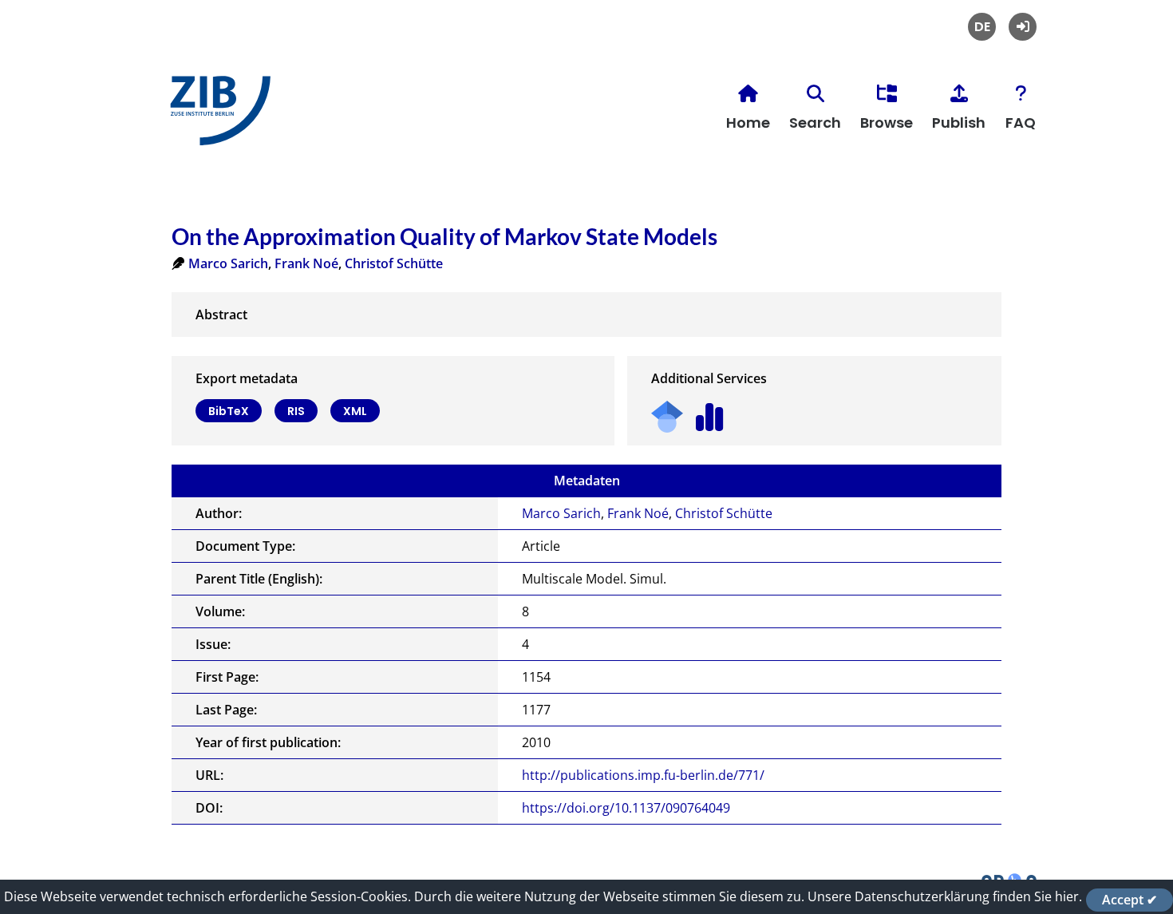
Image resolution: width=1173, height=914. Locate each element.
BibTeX (228, 411)
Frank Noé (306, 263)
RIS (296, 411)
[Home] (216, 116)
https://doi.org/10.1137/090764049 (626, 808)
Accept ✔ (1129, 899)
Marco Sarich (228, 263)
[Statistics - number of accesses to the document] (710, 411)
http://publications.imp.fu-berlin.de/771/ (643, 775)
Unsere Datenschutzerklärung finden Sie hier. (945, 896)
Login (1023, 27)
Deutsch (982, 27)
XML (355, 411)
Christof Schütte (394, 263)
